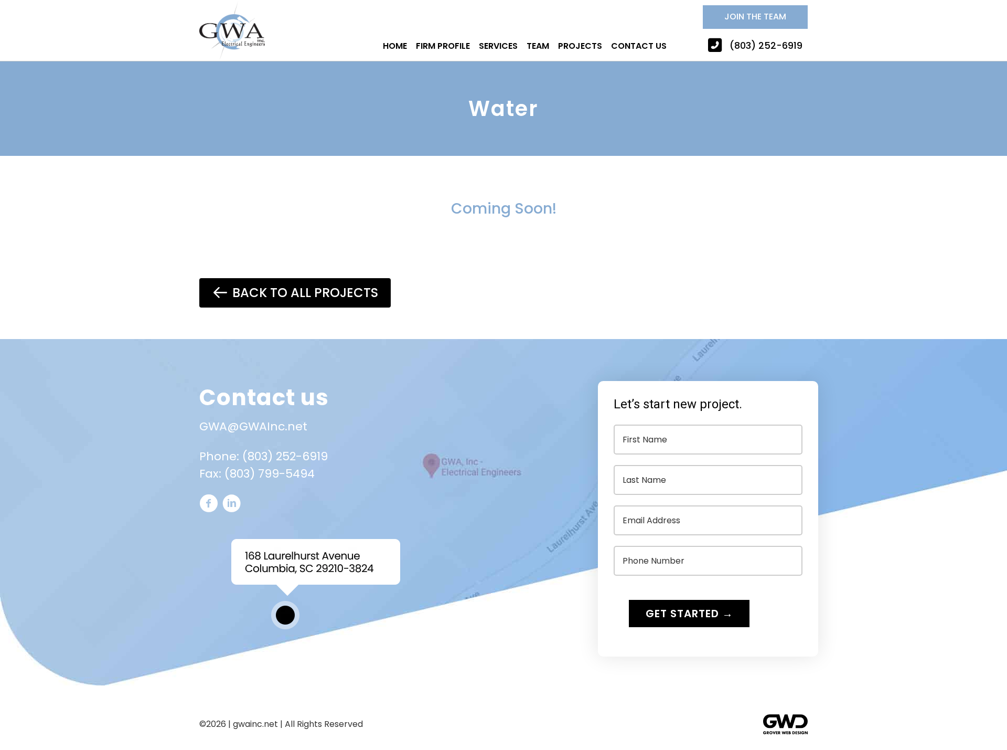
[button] (755, 17)
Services (498, 46)
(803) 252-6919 (285, 456)
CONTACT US (639, 46)
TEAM (538, 46)
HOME (395, 46)
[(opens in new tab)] (785, 731)
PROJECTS (580, 46)
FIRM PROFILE (443, 46)
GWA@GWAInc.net (253, 426)
